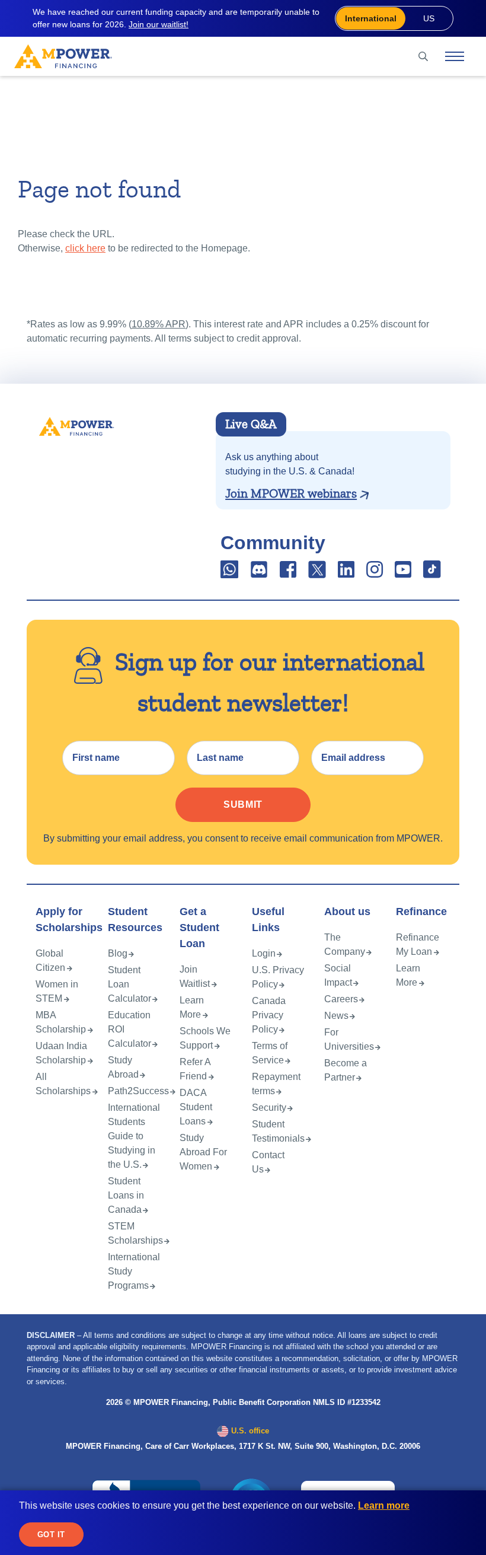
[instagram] (374, 573)
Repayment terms (276, 1084)
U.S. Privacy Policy (278, 977)
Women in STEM (57, 991)
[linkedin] (346, 573)
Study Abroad (123, 1067)
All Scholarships (63, 1084)
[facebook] (288, 573)
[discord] (260, 573)
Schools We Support (205, 1038)
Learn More (192, 1007)
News (336, 1016)
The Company (344, 944)
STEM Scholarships (135, 1233)
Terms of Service (269, 1053)
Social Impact (338, 975)
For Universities (349, 1039)
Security (269, 1107)
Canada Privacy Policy (269, 1015)
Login (264, 953)
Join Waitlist (195, 976)
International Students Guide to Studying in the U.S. (134, 1136)
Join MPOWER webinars (291, 493)
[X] (317, 573)
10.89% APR (159, 324)
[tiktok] (432, 573)
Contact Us (268, 1162)
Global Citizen (50, 960)
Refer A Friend (195, 1069)
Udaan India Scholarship (61, 1053)
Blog (117, 953)
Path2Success (138, 1091)
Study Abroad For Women (203, 1152)
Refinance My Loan (417, 944)
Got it (51, 1534)
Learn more (384, 1505)
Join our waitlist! (158, 24)
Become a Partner (345, 1070)
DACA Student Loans (196, 1107)
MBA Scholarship (61, 1022)
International (371, 18)
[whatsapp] (230, 573)
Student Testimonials (278, 1131)
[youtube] (403, 573)
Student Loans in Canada (126, 1195)
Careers (341, 999)
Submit (243, 804)
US (428, 18)
